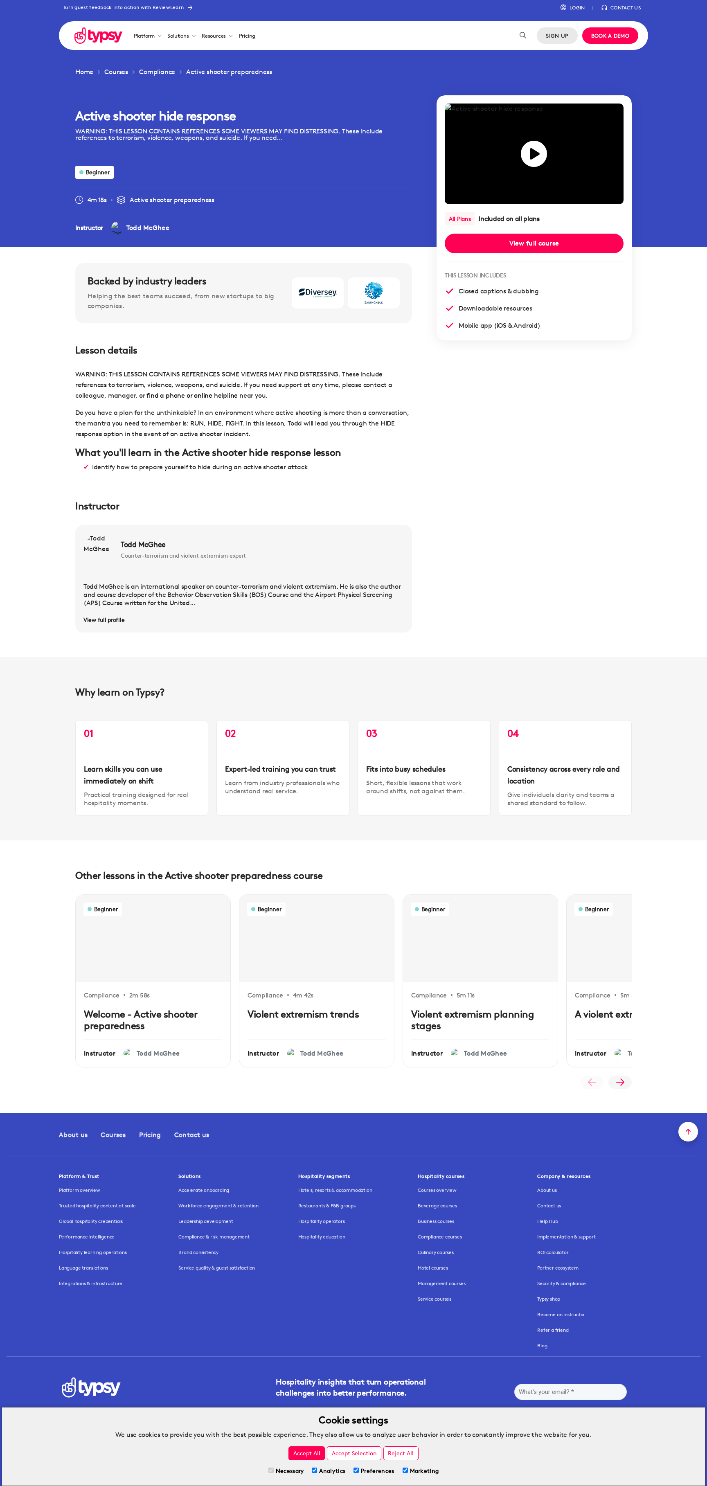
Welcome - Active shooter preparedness (140, 1020)
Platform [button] (144, 35)
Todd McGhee (143, 544)
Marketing (424, 1470)
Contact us (191, 1135)
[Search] (523, 35)
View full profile (103, 619)
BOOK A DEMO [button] (610, 35)
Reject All (401, 1453)
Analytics (332, 1470)
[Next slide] (620, 1082)
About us (73, 1135)
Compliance (157, 72)
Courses (116, 72)
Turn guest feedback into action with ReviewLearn (123, 7)
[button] (572, 8)
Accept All (306, 1453)
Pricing (247, 35)
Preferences (377, 1470)
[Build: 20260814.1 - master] (98, 35)
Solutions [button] (178, 35)
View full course (534, 243)
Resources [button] (214, 35)
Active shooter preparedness (229, 72)
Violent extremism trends (303, 1014)
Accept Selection (354, 1453)
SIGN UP (557, 35)
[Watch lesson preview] (534, 154)
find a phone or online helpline (192, 395)
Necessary (290, 1470)
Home (84, 72)
